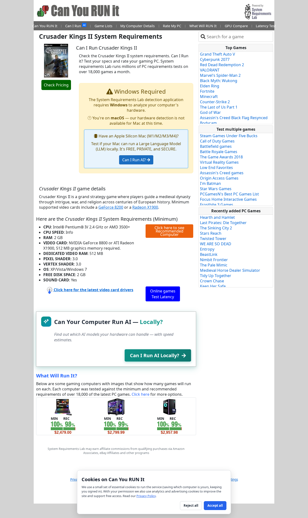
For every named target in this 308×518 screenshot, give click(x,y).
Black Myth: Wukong (218, 80)
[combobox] (239, 37)
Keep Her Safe (213, 286)
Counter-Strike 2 (215, 101)
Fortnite (207, 91)
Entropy (207, 249)
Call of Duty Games (217, 141)
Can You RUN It (44, 26)
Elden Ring (209, 86)
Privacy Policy (146, 496)
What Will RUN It (203, 26)
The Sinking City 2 (216, 228)
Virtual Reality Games (219, 162)
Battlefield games (216, 146)
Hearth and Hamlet (217, 217)
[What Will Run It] (63, 406)
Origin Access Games (219, 178)
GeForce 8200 (110, 207)
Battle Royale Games (218, 151)
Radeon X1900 (145, 207)
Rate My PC (172, 26)
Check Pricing (56, 85)
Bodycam (208, 123)
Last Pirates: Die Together (223, 222)
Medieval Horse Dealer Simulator (230, 270)
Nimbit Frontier (214, 259)
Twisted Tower (213, 238)
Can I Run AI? (134, 159)
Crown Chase (212, 281)
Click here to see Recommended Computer (169, 231)
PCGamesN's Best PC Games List (229, 194)
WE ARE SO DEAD (215, 243)
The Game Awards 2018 (221, 157)
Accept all (215, 505)
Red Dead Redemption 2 (222, 64)
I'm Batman (210, 183)
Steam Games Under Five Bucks (228, 135)
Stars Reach (210, 233)
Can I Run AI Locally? (154, 355)
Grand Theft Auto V (217, 54)
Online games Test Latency (162, 293)
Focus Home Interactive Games (228, 199)
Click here (140, 394)
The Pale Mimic (213, 265)
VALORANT (209, 70)
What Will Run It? (56, 375)
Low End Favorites (216, 167)
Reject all (191, 505)
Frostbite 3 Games (216, 204)
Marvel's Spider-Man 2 (220, 75)
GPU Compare (236, 26)
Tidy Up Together (215, 275)
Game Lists (103, 26)
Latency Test (266, 26)
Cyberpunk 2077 (215, 59)
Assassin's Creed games (222, 172)
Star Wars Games (215, 188)
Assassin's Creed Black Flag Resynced (234, 117)
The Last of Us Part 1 (218, 107)
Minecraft (209, 96)
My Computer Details (137, 26)
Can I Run (75, 25)
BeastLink (209, 254)
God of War (210, 112)
